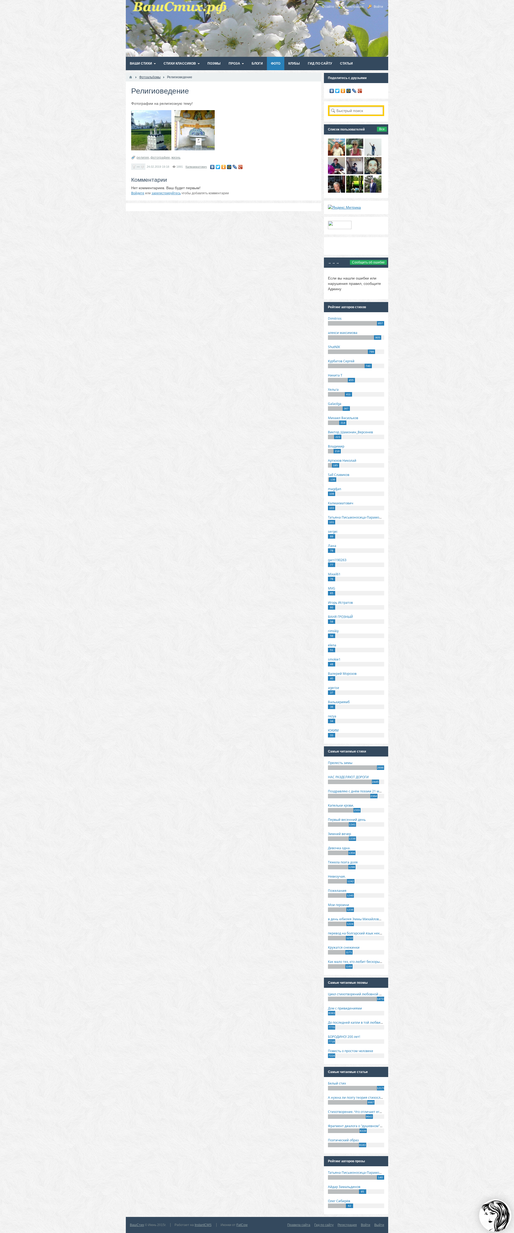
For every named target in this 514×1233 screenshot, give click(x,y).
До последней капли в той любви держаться (363, 1022)
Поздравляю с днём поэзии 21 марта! (357, 791)
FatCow (242, 1225)
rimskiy (333, 631)
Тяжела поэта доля (343, 862)
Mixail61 (334, 574)
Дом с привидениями (345, 1008)
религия (143, 157)
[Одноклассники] (223, 166)
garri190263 (337, 560)
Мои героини (338, 905)
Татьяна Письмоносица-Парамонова (357, 517)
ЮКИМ (333, 730)
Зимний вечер (339, 834)
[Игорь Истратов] (336, 154)
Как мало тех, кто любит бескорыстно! (358, 961)
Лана (332, 545)
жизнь (175, 157)
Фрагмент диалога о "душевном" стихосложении (367, 1126)
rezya (332, 716)
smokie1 (334, 659)
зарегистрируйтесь (166, 193)
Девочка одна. (339, 848)
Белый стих (337, 1083)
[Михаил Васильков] (372, 154)
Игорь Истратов (340, 602)
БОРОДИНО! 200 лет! (344, 1036)
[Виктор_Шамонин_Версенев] (354, 191)
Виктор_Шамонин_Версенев (350, 432)
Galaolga (334, 403)
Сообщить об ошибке (368, 262)
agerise (333, 688)
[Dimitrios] (372, 173)
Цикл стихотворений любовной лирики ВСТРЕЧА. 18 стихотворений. (382, 994)
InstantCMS (203, 1225)
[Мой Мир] (229, 166)
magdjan (334, 489)
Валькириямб (339, 702)
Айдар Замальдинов (344, 1186)
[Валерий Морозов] (336, 191)
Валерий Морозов (342, 673)
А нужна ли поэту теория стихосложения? (361, 1097)
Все (382, 129)
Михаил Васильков (343, 418)
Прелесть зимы (340, 763)
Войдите (137, 193)
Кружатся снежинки (344, 947)
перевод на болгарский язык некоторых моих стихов (369, 933)
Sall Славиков (338, 474)
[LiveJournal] (235, 166)
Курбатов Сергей (341, 361)
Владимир (336, 446)
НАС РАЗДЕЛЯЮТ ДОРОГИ (348, 777)
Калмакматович (196, 166)
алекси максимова (342, 332)
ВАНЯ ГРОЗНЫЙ (340, 616)
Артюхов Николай (342, 460)
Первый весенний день (347, 819)
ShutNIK (334, 347)
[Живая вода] (195, 130)
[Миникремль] (151, 130)
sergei (332, 531)
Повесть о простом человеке (350, 1051)
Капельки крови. (341, 805)
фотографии (160, 157)
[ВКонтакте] (212, 166)
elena (332, 645)
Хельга (333, 389)
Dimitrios (335, 318)
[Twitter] (218, 166)
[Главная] (130, 77)
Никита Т (335, 375)
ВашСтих (137, 1225)
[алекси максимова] (354, 154)
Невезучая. (337, 876)
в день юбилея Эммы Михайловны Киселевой (364, 919)
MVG (331, 588)
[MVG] (372, 191)
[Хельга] (336, 173)
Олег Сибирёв (339, 1201)
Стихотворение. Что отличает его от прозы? (362, 1111)
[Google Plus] (240, 166)
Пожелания (337, 890)
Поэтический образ (343, 1140)
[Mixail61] (354, 173)
